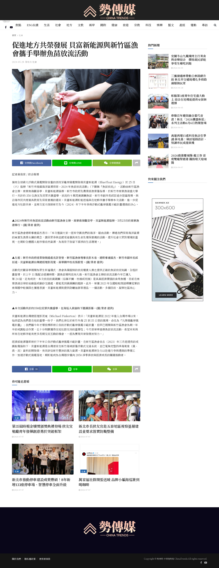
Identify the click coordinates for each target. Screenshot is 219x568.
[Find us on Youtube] (11, 27)
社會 (58, 25)
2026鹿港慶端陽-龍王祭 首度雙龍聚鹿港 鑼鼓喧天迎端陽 (189, 159)
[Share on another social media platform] (136, 163)
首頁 (14, 35)
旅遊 (126, 25)
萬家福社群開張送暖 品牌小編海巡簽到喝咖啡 (109, 482)
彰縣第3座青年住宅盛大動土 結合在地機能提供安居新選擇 (189, 99)
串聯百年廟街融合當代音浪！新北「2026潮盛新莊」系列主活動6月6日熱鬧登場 (189, 119)
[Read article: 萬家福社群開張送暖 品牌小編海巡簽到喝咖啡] (109, 459)
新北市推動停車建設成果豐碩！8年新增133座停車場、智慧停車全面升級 (41, 482)
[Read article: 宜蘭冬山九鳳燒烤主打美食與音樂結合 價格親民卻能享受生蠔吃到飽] (158, 61)
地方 (69, 25)
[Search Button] (215, 25)
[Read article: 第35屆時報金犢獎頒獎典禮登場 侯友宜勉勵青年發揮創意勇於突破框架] (43, 405)
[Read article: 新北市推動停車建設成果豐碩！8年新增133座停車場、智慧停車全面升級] (43, 459)
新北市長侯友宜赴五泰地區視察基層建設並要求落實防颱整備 (109, 429)
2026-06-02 (178, 127)
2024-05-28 (18, 61)
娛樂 (160, 25)
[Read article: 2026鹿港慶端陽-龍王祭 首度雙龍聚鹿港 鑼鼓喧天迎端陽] (158, 161)
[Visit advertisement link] (177, 250)
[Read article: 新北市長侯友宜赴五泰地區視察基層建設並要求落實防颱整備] (109, 405)
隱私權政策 (30, 558)
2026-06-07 (178, 167)
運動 (193, 25)
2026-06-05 (178, 67)
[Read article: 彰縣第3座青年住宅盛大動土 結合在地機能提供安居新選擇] (158, 101)
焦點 (18, 25)
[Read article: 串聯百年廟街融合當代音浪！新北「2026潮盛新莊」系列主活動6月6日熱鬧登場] (158, 121)
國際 (103, 25)
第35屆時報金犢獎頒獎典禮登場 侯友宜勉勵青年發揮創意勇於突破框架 (42, 429)
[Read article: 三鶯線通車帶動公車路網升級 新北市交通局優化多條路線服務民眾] (158, 81)
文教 (80, 25)
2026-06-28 (178, 87)
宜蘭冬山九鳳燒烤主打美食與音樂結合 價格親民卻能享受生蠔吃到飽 (188, 59)
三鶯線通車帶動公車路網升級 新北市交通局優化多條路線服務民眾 (189, 79)
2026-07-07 (19, 436)
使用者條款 (44, 558)
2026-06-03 (178, 147)
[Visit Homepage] (109, 10)
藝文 (171, 25)
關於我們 (16, 558)
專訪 (205, 25)
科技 (148, 25)
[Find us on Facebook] (6, 27)
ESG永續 (32, 25)
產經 (182, 25)
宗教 (137, 25)
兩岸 (92, 25)
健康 (114, 25)
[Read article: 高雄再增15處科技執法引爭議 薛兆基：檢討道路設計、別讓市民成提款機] (158, 141)
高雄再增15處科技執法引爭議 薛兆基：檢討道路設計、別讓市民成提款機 (189, 139)
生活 (47, 25)
